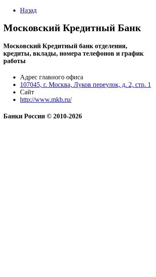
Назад (28, 10)
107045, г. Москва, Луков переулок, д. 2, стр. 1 (85, 84)
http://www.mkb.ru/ (46, 99)
